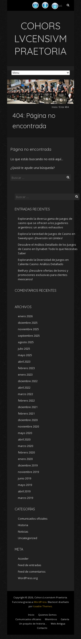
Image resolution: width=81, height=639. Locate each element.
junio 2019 (24, 478)
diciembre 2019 (28, 465)
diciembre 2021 (28, 407)
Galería (65, 619)
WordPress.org (28, 578)
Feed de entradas (29, 565)
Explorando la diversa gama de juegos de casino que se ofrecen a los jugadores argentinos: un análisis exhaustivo (45, 223)
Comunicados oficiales (33, 518)
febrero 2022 (26, 400)
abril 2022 (24, 387)
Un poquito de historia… (33, 623)
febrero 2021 (26, 413)
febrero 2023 (26, 368)
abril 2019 (24, 491)
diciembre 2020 (28, 420)
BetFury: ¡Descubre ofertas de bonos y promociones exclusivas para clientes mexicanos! (43, 275)
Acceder (23, 559)
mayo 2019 (25, 485)
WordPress (40, 602)
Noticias (23, 531)
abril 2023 (24, 362)
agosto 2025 (26, 342)
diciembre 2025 (28, 323)
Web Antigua (58, 623)
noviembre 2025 (28, 329)
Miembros (51, 619)
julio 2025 (24, 349)
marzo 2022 (25, 394)
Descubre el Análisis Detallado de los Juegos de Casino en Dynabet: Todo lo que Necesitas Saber (48, 249)
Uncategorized (27, 538)
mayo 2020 (25, 433)
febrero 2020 (26, 452)
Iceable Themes (42, 606)
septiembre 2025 (29, 336)
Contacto (42, 627)
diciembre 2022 (28, 381)
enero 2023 (25, 374)
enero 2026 (25, 316)
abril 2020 (24, 439)
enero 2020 (25, 459)
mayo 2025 (25, 355)
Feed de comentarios (32, 571)
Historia (23, 525)
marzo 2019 (25, 498)
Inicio (54, 107)
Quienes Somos (47, 614)
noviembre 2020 (28, 426)
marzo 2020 (25, 446)
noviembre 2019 (28, 472)
